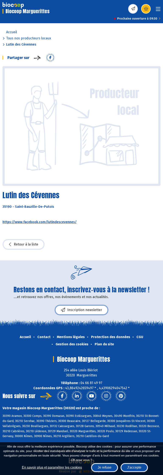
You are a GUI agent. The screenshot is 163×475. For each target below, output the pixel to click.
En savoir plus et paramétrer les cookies (52, 467)
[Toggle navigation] (158, 10)
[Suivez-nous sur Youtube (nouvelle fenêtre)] (91, 396)
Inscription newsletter (84, 310)
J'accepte (134, 467)
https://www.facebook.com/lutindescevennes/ (40, 222)
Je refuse (104, 467)
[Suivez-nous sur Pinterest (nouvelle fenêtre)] (120, 396)
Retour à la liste (26, 244)
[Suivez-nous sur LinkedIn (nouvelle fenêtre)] (77, 396)
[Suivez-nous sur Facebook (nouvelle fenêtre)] (62, 396)
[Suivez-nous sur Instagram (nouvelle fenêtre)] (106, 396)
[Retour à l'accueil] (13, 5)
